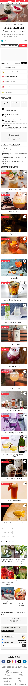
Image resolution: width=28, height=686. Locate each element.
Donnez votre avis (18, 24)
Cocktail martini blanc (8, 157)
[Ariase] (7, 684)
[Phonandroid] (20, 684)
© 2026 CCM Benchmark (21, 668)
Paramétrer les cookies (16, 667)
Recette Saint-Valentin (8, 536)
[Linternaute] (7, 678)
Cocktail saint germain (8, 149)
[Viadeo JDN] (20, 681)
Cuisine (5, 640)
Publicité (17, 666)
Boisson (11, 3)
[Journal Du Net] (20, 675)
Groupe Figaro (12, 668)
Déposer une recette (7, 630)
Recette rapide (16, 529)
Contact (13, 666)
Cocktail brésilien (7, 153)
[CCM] (7, 675)
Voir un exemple (22, 640)
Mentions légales (5, 668)
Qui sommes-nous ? (7, 666)
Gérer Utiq (24, 667)
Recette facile (5, 529)
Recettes (6, 3)
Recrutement (22, 666)
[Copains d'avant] (7, 681)
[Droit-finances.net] (20, 678)
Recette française (7, 533)
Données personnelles (6, 667)
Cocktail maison (18, 3)
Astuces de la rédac (8, 642)
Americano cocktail (7, 161)
